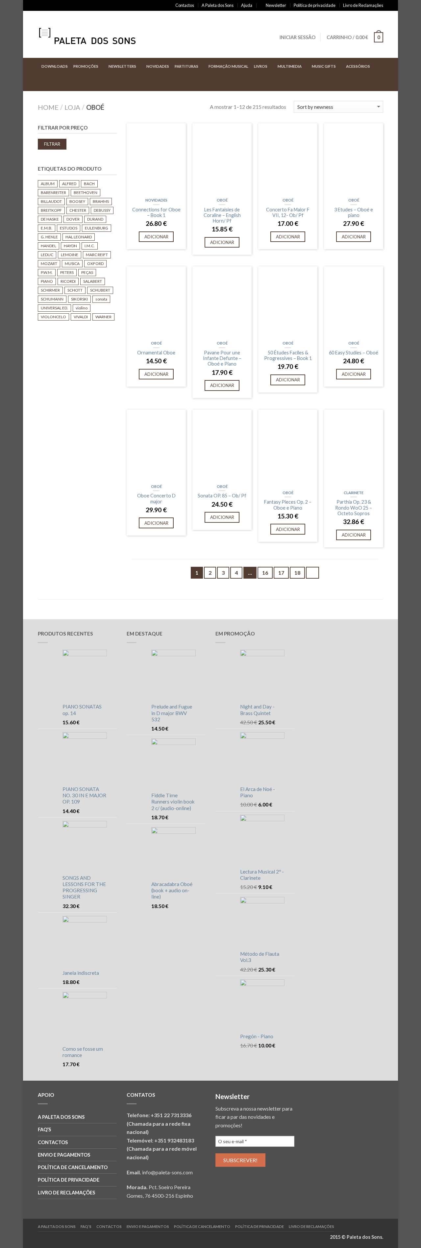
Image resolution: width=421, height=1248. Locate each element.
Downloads (54, 66)
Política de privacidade (314, 5)
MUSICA (72, 263)
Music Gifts (324, 66)
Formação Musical (228, 66)
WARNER (103, 316)
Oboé (222, 200)
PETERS (67, 272)
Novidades (157, 66)
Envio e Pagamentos (64, 1155)
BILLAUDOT (51, 201)
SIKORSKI (79, 299)
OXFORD (95, 263)
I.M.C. (90, 245)
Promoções (85, 66)
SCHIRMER (50, 290)
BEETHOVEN (85, 192)
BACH (89, 183)
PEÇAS (87, 272)
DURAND (95, 219)
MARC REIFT (97, 254)
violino (81, 307)
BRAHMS (101, 201)
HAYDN (70, 245)
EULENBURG (96, 228)
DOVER (73, 219)
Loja (72, 107)
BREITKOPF (51, 210)
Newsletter (276, 5)
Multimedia (290, 66)
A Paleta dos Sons (218, 5)
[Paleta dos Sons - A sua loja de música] (93, 34)
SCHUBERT (100, 290)
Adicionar (156, 236)
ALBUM (48, 183)
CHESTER (77, 210)
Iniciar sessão (297, 37)
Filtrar (52, 144)
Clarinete (353, 493)
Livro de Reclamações (363, 5)
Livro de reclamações (66, 1192)
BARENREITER (53, 192)
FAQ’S (44, 1129)
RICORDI (68, 281)
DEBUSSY (102, 210)
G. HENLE (49, 236)
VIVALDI (81, 316)
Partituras (186, 66)
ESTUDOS (68, 228)
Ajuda (246, 5)
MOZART (49, 263)
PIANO (47, 281)
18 (297, 572)
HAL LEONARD (78, 236)
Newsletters (122, 66)
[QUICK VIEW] (156, 159)
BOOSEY (77, 201)
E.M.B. (46, 228)
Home (48, 107)
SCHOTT (75, 290)
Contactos (184, 5)
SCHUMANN (52, 299)
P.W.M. (47, 272)
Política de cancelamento (73, 1167)
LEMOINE (69, 254)
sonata (101, 299)
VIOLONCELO (53, 316)
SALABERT (92, 281)
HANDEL (48, 245)
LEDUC (47, 254)
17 (281, 572)
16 (265, 572)
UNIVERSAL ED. (54, 307)
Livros (260, 66)
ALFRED (69, 183)
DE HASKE (50, 219)
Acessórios (358, 66)
